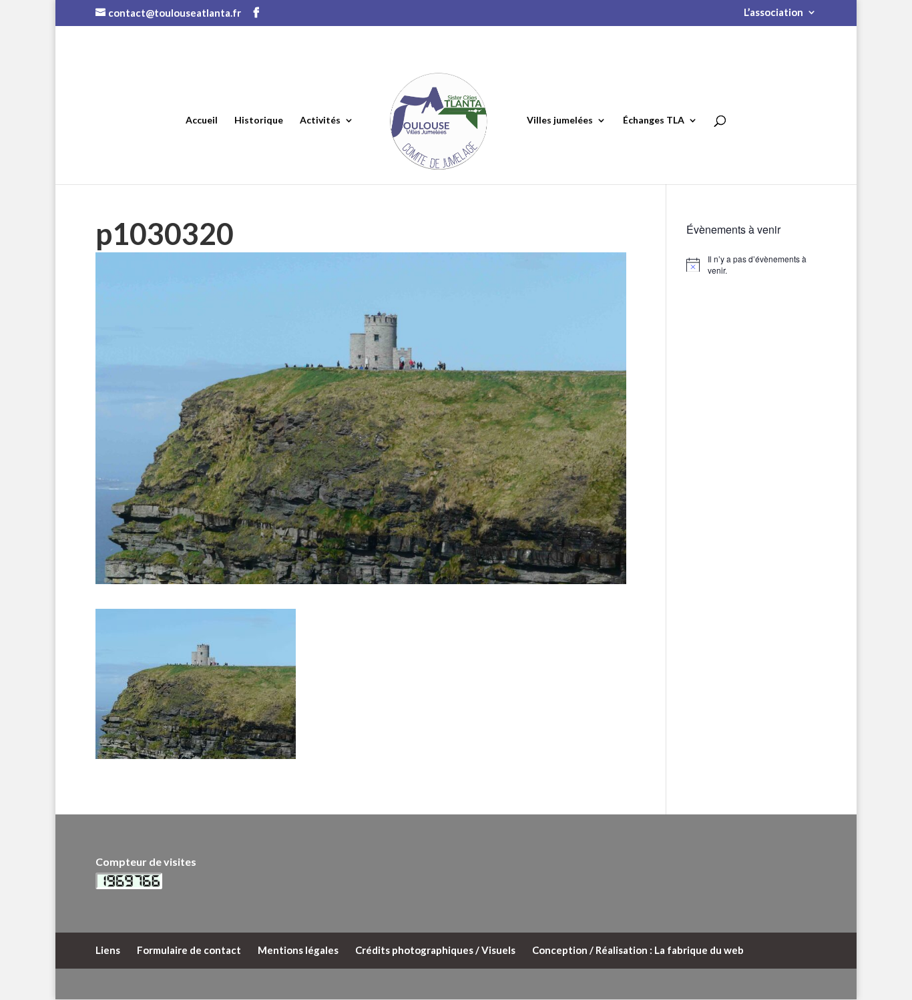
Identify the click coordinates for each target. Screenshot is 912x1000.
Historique (258, 120)
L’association (773, 12)
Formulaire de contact (189, 950)
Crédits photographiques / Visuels (435, 950)
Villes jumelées (560, 120)
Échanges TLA (653, 120)
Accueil (202, 120)
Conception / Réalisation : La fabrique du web (638, 950)
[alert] (751, 265)
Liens (107, 950)
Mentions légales (298, 950)
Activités (320, 120)
